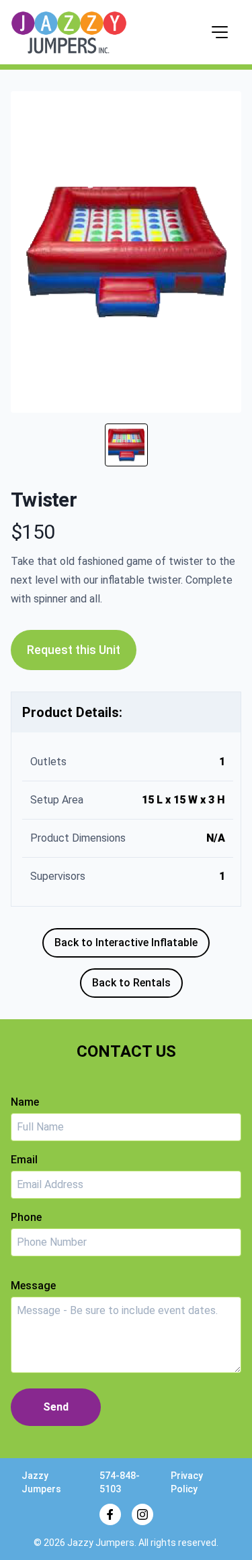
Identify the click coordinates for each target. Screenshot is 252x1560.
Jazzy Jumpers (100, 1542)
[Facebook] (110, 1514)
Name (25, 1102)
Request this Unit (73, 650)
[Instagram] (142, 1514)
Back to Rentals (131, 982)
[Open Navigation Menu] (219, 32)
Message (33, 1285)
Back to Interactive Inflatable (126, 942)
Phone (26, 1217)
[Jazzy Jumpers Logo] (69, 32)
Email (24, 1159)
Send (56, 1407)
